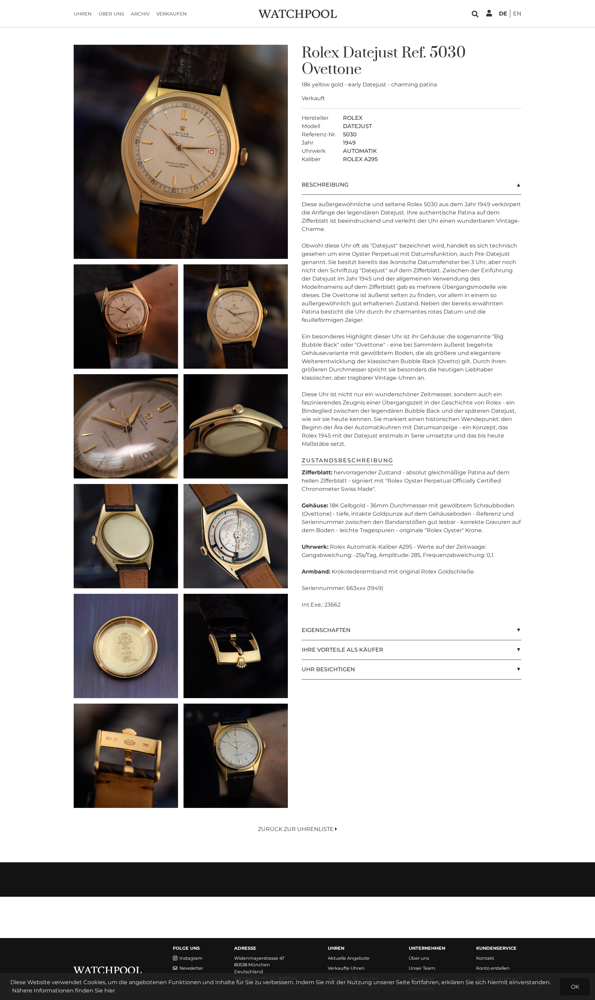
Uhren (83, 14)
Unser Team (422, 968)
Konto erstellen (493, 968)
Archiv (140, 14)
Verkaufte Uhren (346, 968)
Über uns (111, 14)
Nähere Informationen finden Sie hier (63, 990)
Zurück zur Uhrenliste (296, 829)
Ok (575, 986)
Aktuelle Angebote (348, 958)
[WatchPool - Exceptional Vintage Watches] (297, 13)
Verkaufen (171, 14)
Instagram (190, 958)
